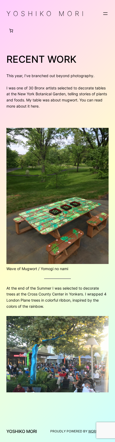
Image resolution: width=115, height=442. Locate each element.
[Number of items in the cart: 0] (11, 30)
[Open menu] (105, 13)
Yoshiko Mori (46, 14)
